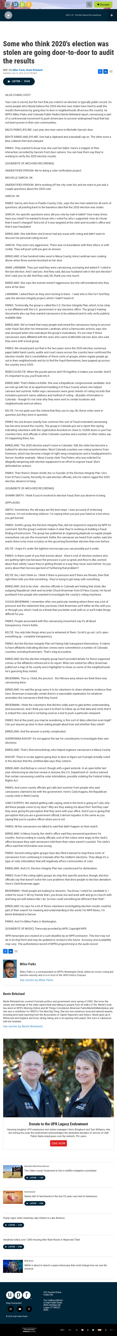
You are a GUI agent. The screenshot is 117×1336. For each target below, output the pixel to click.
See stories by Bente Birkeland (23, 1026)
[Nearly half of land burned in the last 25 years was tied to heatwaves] (13, 1197)
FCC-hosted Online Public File (52, 1293)
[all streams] (112, 15)
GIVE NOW (58, 1143)
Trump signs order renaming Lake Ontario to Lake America (34, 1218)
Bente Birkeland (34, 69)
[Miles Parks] (10, 969)
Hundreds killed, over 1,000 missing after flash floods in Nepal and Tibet (41, 1239)
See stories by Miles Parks (36, 980)
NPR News (28, 1261)
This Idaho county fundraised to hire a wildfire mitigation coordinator (60, 1170)
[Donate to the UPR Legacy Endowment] (58, 1078)
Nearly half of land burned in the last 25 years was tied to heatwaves (60, 1196)
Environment (29, 1192)
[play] (8, 15)
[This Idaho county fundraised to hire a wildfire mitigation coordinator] (13, 1171)
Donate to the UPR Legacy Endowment (58, 1124)
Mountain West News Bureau (36, 1166)
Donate (104, 4)
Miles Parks (19, 69)
